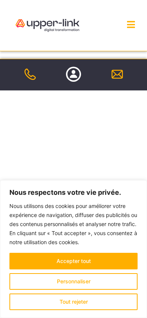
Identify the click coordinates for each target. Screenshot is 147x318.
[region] (73, 249)
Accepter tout (74, 261)
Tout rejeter (74, 301)
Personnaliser (73, 281)
